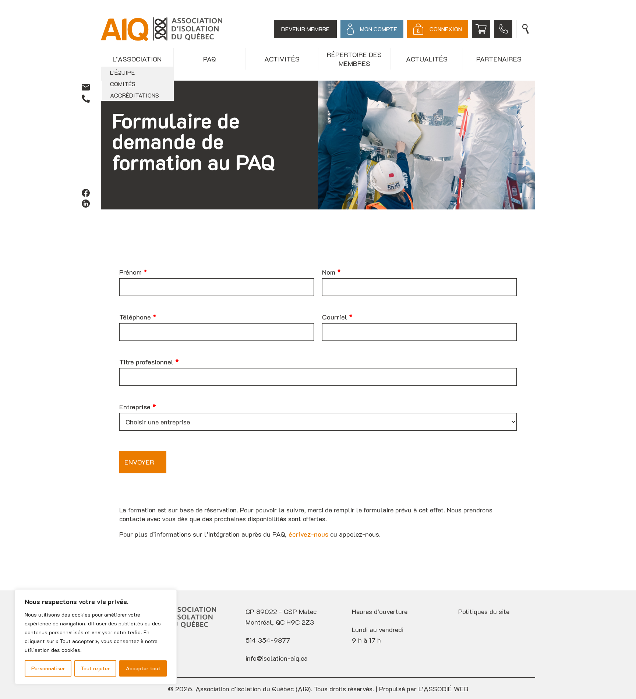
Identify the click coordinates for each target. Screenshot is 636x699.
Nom (331, 272)
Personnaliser (48, 668)
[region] (96, 636)
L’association (137, 58)
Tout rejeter (95, 668)
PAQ (209, 58)
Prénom (133, 272)
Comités (122, 84)
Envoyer (139, 462)
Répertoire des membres (354, 59)
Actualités (427, 58)
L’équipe (122, 72)
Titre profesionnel (149, 361)
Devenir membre (305, 29)
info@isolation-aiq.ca (276, 658)
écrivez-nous (308, 534)
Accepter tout (143, 668)
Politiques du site (483, 611)
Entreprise (137, 406)
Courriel (337, 317)
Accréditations (134, 95)
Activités (282, 58)
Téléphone (137, 317)
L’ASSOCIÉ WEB (443, 688)
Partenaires (499, 58)
